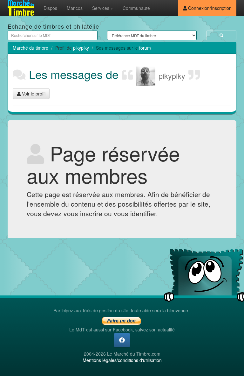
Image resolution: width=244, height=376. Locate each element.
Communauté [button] (136, 8)
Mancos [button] (75, 8)
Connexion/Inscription (209, 8)
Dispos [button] (50, 8)
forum (145, 48)
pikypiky (81, 48)
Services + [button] (102, 8)
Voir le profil (33, 93)
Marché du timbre (30, 48)
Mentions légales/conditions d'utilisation (122, 360)
